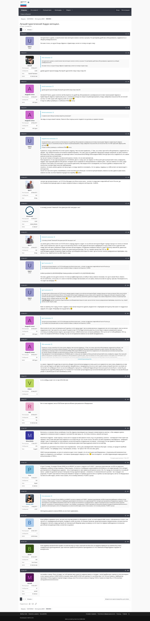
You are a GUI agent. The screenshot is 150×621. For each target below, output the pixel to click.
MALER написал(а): (47, 86)
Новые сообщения (25, 14)
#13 (128, 376)
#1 (128, 34)
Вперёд (29, 29)
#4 (128, 107)
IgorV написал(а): (46, 263)
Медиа (68, 10)
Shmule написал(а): (47, 112)
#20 (128, 570)
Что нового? (34, 10)
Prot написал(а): (46, 496)
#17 (128, 491)
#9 (128, 258)
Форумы (24, 10)
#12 (128, 339)
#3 (128, 81)
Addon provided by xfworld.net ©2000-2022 (75, 619)
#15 (128, 428)
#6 (128, 177)
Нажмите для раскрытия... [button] (85, 359)
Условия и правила (91, 614)
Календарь (58, 10)
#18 (128, 515)
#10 (128, 285)
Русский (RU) (43, 614)
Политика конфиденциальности (106, 614)
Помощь (118, 614)
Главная (125, 614)
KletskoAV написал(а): (47, 237)
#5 (128, 134)
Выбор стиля (23, 614)
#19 (128, 541)
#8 (128, 232)
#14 (128, 399)
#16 (128, 462)
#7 (128, 203)
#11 (128, 313)
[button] (40, 10)
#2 (128, 53)
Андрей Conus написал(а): (49, 138)
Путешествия (47, 10)
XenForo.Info (31, 617)
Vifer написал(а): (46, 57)
